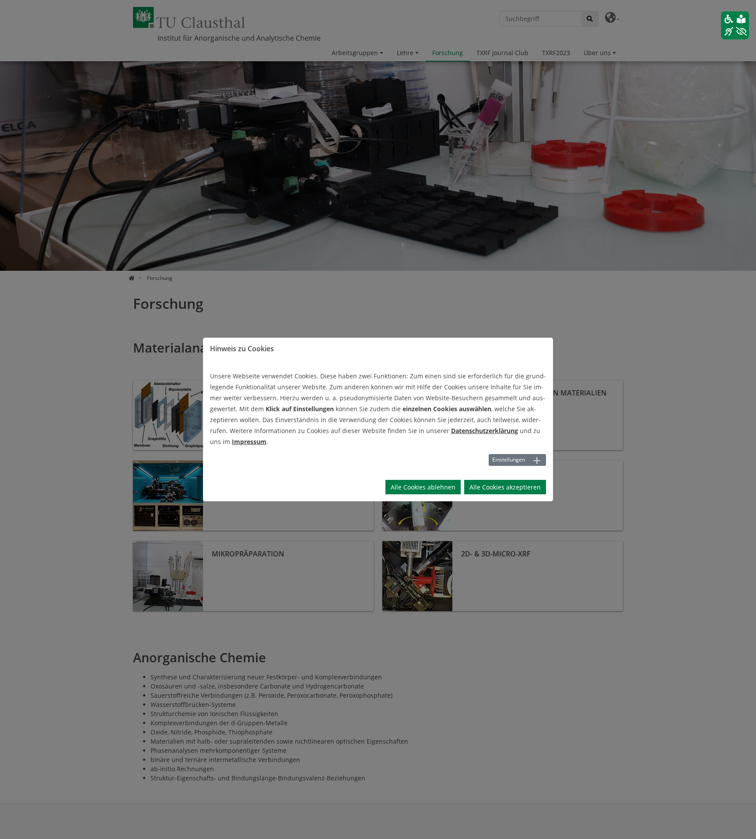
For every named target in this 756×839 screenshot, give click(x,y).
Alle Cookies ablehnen (423, 487)
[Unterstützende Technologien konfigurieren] (735, 25)
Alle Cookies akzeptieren (505, 487)
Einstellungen (508, 459)
